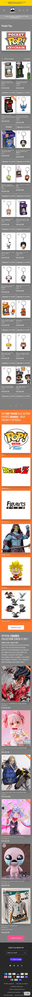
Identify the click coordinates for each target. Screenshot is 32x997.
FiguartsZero (5, 521)
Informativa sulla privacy (17, 986)
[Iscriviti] (24, 952)
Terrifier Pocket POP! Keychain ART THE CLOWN (8, 252)
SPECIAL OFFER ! (6, 621)
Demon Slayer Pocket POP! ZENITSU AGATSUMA (7, 353)
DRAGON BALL (5, 488)
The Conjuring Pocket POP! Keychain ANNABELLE (7, 219)
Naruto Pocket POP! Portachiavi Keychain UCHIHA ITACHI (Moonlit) (23, 151)
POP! (2, 455)
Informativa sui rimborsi (22, 983)
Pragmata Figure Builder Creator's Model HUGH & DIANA (13, 792)
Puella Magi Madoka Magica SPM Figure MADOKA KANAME (14, 748)
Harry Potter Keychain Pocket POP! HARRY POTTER (22, 386)
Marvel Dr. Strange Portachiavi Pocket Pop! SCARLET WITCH (23, 353)
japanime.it (11, 983)
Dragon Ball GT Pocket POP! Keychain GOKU (22, 252)
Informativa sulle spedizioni (14, 992)
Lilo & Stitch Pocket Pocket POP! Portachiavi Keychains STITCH (22, 117)
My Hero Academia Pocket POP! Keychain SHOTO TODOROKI (8, 320)
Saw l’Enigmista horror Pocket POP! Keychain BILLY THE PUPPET (8, 286)
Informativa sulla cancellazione (22, 995)
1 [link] (10, 405)
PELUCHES (4, 588)
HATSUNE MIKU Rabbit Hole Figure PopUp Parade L (12, 836)
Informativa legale (8, 995)
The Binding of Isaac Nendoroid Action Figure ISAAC (13, 881)
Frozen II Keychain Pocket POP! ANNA (23, 185)
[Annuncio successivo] (29, 3)
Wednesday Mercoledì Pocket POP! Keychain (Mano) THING (22, 219)
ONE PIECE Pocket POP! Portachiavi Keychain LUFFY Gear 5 (7, 82)
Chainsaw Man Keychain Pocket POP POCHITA (23, 320)
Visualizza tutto (16, 627)
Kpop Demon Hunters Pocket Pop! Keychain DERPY (7, 150)
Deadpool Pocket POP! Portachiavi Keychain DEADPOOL (8, 116)
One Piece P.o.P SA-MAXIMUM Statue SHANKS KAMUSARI (13, 703)
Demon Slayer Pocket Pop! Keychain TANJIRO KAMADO (7, 386)
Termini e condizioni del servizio (17, 989)
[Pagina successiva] (21, 405)
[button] (4, 10)
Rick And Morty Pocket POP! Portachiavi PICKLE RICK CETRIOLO (22, 82)
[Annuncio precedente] (3, 3)
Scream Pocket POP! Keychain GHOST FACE (23, 286)
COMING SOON (5, 555)
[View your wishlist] (23, 10)
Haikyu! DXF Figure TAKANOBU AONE (9, 925)
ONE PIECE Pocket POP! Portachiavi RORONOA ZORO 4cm (7, 186)
